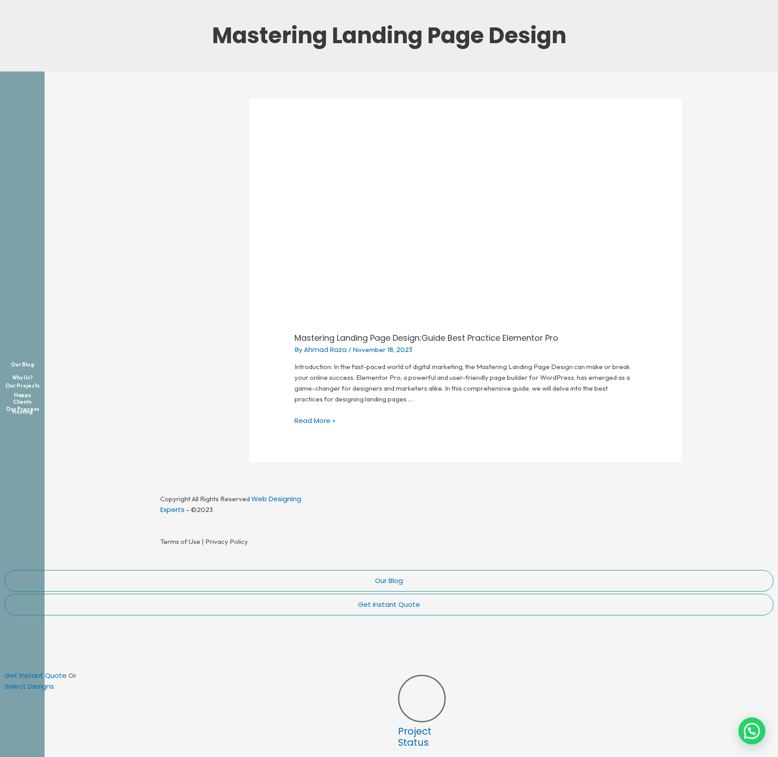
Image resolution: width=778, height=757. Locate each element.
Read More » (314, 420)
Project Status (414, 737)
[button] (751, 730)
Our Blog (389, 580)
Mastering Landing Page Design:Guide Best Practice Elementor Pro (426, 337)
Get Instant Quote (389, 604)
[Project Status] (422, 698)
